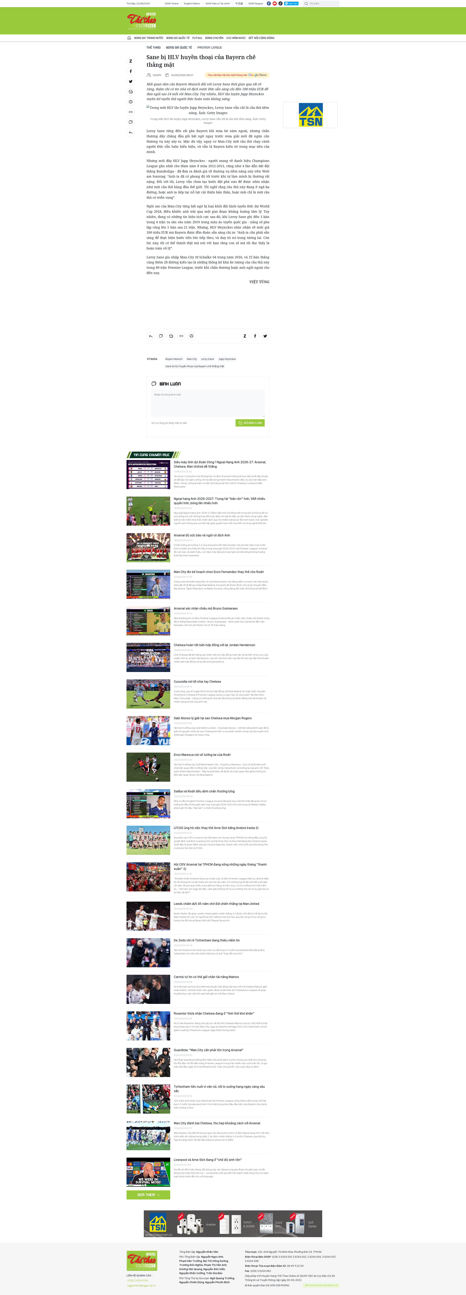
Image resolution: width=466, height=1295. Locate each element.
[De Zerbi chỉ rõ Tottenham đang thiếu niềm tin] (148, 952)
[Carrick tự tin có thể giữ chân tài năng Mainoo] (148, 989)
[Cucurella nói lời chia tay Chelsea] (148, 694)
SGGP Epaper (255, 3)
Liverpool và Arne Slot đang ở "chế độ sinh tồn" (208, 1160)
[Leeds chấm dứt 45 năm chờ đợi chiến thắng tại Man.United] (148, 916)
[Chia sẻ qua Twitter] (131, 81)
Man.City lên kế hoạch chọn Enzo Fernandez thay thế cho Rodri (219, 572)
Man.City (192, 359)
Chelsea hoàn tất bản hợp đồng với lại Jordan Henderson (214, 645)
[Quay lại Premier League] (131, 132)
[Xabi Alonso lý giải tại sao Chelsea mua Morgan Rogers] (148, 730)
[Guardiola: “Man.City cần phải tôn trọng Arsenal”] (148, 1062)
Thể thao (154, 47)
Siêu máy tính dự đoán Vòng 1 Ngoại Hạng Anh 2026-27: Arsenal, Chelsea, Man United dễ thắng (220, 464)
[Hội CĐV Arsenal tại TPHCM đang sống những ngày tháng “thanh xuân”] (148, 876)
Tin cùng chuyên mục (152, 455)
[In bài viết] (131, 102)
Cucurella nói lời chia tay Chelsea (197, 681)
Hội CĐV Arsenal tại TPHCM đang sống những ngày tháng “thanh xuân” (220, 866)
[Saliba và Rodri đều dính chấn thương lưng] (148, 803)
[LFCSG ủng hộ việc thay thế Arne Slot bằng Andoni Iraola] (148, 840)
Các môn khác (236, 38)
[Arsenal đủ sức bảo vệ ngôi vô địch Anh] (148, 547)
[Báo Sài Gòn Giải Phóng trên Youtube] (275, 3)
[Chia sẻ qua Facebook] (131, 71)
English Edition (192, 3)
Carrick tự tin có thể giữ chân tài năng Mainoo (206, 977)
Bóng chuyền (214, 38)
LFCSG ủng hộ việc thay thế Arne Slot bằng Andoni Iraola (215, 828)
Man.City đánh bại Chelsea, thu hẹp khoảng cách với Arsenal (217, 1123)
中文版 (239, 3)
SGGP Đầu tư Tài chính (218, 3)
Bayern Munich (174, 359)
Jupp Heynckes (227, 359)
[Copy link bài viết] (131, 112)
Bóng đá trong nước (148, 38)
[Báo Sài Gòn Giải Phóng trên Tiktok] (280, 3)
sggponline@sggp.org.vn (141, 1285)
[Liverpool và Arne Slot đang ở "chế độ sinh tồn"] (148, 1172)
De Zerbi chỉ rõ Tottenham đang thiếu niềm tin (207, 940)
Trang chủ (129, 38)
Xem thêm (146, 1195)
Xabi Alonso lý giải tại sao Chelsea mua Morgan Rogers (213, 718)
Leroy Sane (207, 359)
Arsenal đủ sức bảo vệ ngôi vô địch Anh (202, 535)
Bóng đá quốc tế (177, 38)
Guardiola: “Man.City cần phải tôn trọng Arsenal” (209, 1050)
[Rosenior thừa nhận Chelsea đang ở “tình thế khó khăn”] (148, 1025)
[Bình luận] (131, 122)
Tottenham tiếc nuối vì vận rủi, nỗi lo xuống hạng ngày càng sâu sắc (219, 1089)
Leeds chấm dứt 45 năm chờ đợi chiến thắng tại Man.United (216, 904)
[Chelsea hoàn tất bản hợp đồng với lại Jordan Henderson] (148, 657)
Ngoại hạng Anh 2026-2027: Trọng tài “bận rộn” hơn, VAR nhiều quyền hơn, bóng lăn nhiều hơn (219, 501)
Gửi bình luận (253, 423)
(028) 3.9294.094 (137, 1280)
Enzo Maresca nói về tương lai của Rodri (202, 755)
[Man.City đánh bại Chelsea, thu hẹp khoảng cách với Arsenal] (148, 1135)
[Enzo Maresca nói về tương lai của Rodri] (148, 767)
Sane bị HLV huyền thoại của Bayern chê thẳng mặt (194, 366)
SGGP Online (172, 3)
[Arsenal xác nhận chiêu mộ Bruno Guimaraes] (148, 620)
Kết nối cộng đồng (261, 38)
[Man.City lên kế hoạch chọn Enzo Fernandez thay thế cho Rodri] (148, 584)
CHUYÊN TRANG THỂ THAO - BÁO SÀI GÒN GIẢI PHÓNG (142, 21)
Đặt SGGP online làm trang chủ (321, 1285)
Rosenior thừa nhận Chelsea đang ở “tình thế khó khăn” (214, 1013)
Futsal (197, 38)
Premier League (210, 47)
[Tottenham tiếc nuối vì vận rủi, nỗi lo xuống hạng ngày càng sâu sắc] (148, 1099)
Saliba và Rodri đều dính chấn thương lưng (204, 791)
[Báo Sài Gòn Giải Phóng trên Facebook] (269, 3)
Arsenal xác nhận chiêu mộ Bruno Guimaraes (206, 608)
